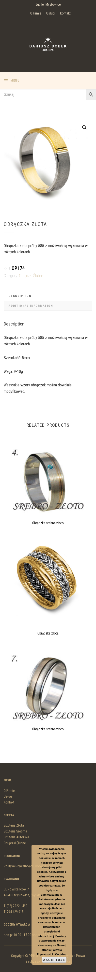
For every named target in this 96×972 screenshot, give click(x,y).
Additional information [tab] (31, 306)
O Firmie (35, 13)
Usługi (50, 13)
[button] (84, 127)
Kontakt (65, 13)
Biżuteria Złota (14, 825)
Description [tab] (20, 296)
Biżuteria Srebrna (15, 831)
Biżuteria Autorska (16, 837)
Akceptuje (54, 960)
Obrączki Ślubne (31, 275)
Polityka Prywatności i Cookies (25, 866)
